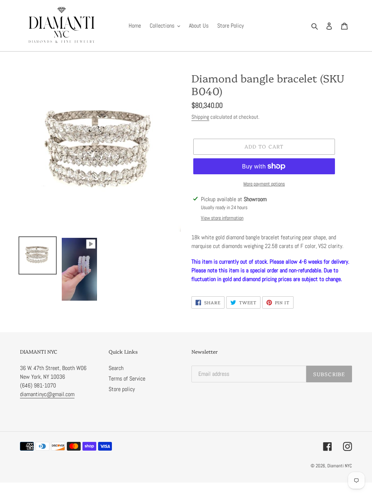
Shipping (200, 116)
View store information (222, 218)
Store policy (122, 389)
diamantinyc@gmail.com (47, 394)
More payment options (264, 183)
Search (116, 368)
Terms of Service (127, 378)
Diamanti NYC (339, 466)
